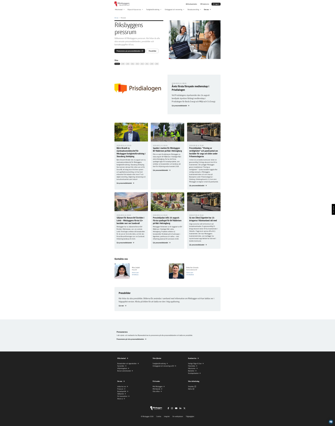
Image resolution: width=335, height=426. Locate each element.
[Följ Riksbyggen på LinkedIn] (180, 408)
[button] (330, 421)
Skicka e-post (135, 272)
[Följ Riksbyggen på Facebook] (168, 408)
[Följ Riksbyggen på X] (184, 408)
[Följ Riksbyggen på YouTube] (176, 408)
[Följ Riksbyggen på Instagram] (172, 408)
